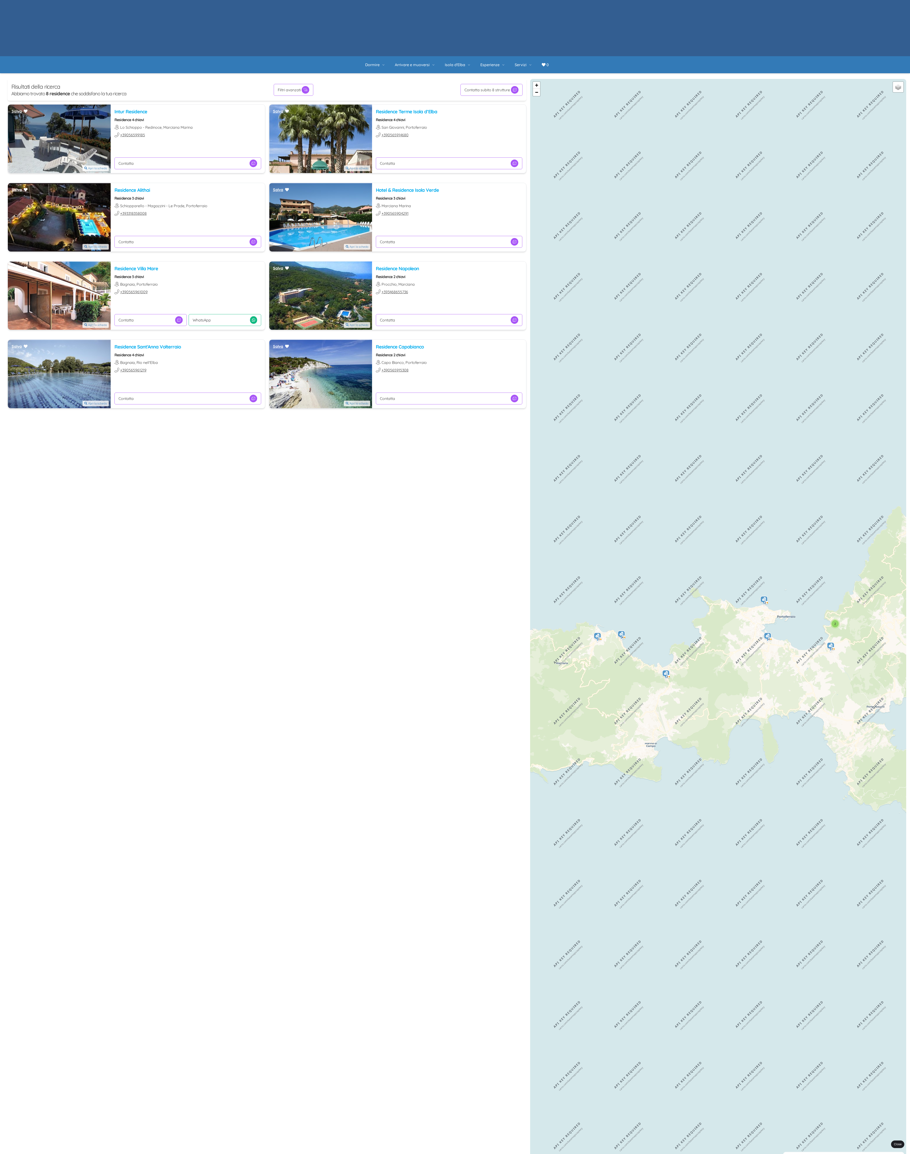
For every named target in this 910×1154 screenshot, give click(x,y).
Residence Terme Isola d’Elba (406, 55)
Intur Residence (130, 55)
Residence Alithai (132, 134)
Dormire (388, 6)
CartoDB (899, 1148)
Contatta (126, 107)
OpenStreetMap (879, 1148)
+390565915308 (395, 313)
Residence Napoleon (397, 212)
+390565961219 (133, 313)
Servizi (537, 6)
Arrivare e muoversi (428, 6)
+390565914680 (395, 78)
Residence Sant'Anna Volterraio (147, 290)
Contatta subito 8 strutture (487, 33)
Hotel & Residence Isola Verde (407, 134)
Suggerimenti (490, 1140)
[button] (666, 619)
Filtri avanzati (289, 33)
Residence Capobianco (400, 290)
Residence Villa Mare (136, 212)
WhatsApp (202, 263)
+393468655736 (395, 235)
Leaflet (859, 1148)
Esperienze (506, 6)
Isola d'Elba (471, 6)
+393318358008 (133, 157)
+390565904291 (395, 157)
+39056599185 (132, 78)
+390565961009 (134, 235)
